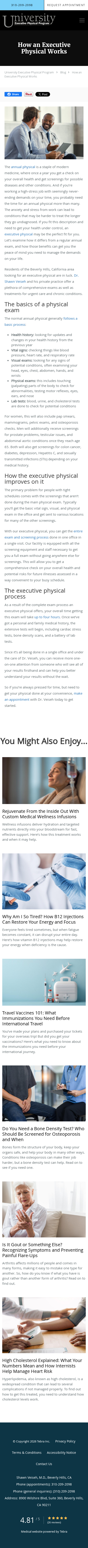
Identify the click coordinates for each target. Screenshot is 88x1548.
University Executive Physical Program (29, 72)
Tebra (63, 1531)
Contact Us (44, 1464)
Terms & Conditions (27, 1452)
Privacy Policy (65, 1441)
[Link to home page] (38, 20)
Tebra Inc (43, 1441)
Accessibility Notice (61, 1452)
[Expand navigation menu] (82, 20)
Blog (63, 72)
